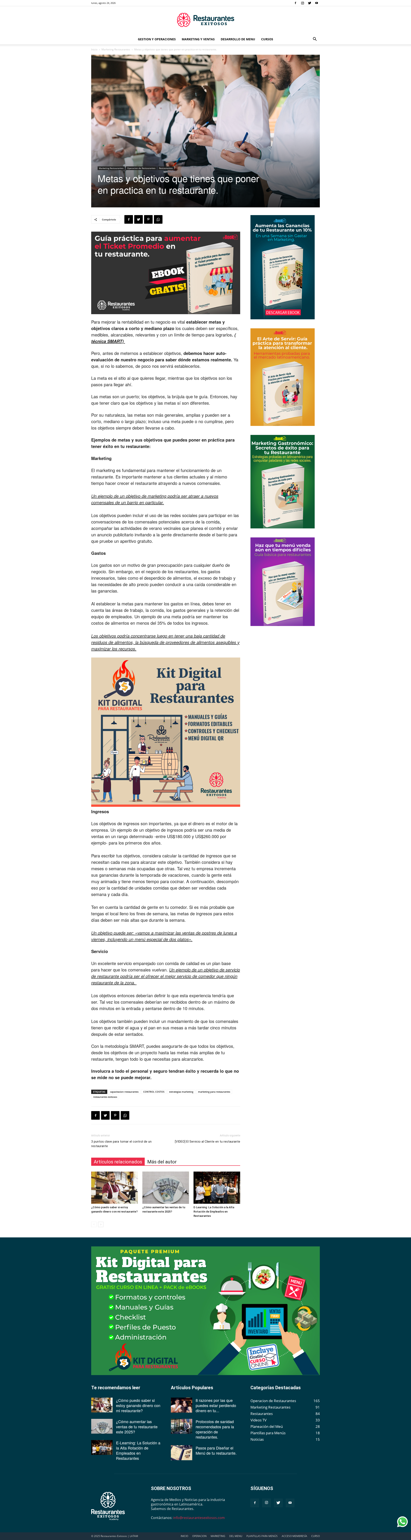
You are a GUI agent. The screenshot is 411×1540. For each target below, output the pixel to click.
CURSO (315, 1536)
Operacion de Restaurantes (141, 168)
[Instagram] (302, 3)
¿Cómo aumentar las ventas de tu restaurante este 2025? (137, 1426)
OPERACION (199, 1536)
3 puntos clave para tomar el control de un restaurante (121, 1144)
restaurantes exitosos (105, 1096)
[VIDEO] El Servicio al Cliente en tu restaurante (207, 1141)
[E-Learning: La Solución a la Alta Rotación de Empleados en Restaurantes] (217, 1188)
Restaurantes (166, 168)
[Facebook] (295, 3)
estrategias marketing (181, 1091)
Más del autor (162, 1161)
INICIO (184, 1536)
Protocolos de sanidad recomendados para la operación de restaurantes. (215, 1429)
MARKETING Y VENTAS (198, 39)
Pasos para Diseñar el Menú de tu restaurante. (216, 1450)
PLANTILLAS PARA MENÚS (262, 1536)
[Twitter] (309, 3)
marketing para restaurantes (214, 1091)
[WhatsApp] (158, 219)
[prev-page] (94, 1224)
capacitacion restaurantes (124, 1091)
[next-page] (100, 1224)
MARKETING (218, 1536)
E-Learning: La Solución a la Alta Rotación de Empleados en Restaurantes (214, 1211)
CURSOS (267, 39)
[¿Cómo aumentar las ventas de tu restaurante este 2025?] (165, 1188)
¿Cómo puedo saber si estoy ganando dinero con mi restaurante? (138, 1405)
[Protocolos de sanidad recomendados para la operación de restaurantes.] (181, 1426)
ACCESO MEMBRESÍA (294, 1536)
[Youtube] (316, 3)
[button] (315, 39)
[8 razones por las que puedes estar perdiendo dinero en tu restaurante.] (181, 1405)
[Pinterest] (148, 219)
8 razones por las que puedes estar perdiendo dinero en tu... (216, 1405)
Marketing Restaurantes (115, 49)
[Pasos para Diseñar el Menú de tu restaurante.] (181, 1452)
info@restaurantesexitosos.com (199, 1517)
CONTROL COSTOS (153, 1091)
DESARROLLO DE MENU (238, 39)
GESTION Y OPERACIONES (157, 39)
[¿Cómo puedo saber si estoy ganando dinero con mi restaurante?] (114, 1188)
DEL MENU (235, 1536)
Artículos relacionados (118, 1161)
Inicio (94, 49)
